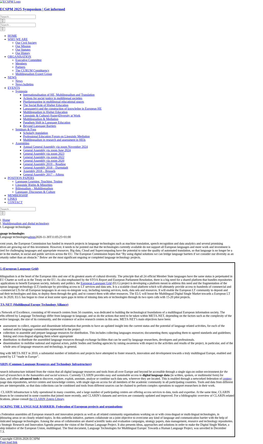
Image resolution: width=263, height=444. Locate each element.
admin (32, 237)
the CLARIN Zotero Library (46, 399)
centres (227, 378)
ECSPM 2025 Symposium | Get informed (32, 9)
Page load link (8, 442)
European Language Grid (96, 283)
